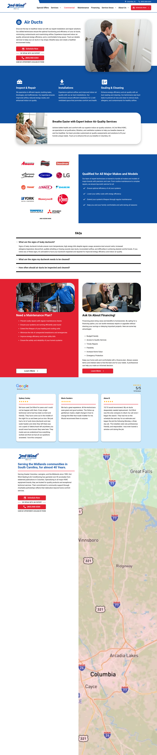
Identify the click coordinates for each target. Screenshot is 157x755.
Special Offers (43, 8)
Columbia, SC (131, 1)
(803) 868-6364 (146, 1)
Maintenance (83, 8)
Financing (95, 8)
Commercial (69, 8)
